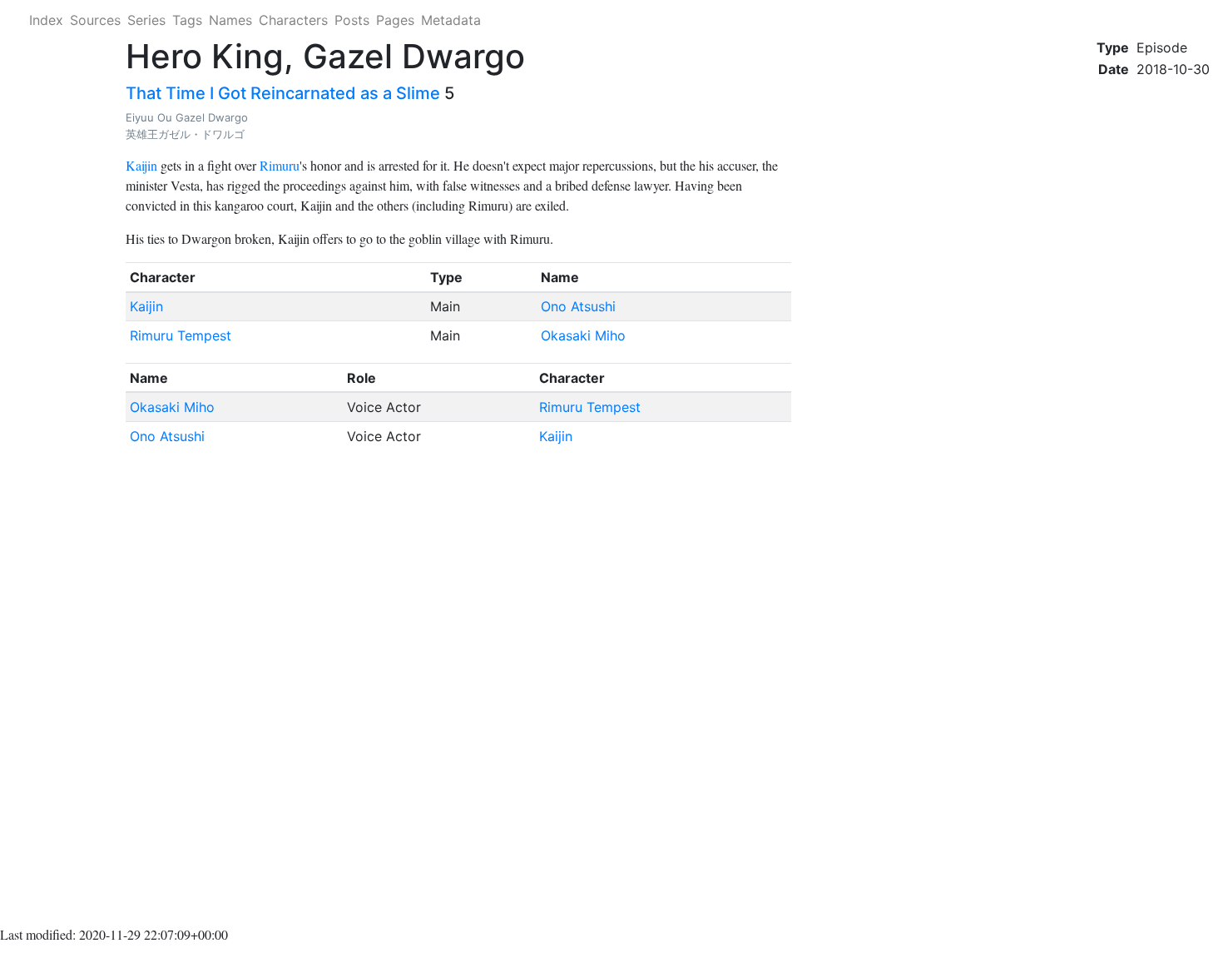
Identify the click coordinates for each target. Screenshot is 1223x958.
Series (146, 20)
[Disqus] (458, 692)
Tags (187, 20)
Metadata (451, 20)
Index (46, 20)
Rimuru (280, 165)
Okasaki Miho (583, 335)
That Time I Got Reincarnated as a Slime (283, 93)
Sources (95, 20)
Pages (395, 20)
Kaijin (141, 165)
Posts (351, 20)
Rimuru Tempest (180, 335)
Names (230, 20)
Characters (293, 20)
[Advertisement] (1153, 343)
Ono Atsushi (578, 306)
